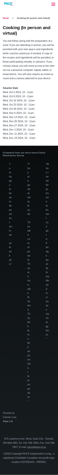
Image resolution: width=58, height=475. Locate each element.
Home (6, 18)
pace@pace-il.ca (36, 447)
